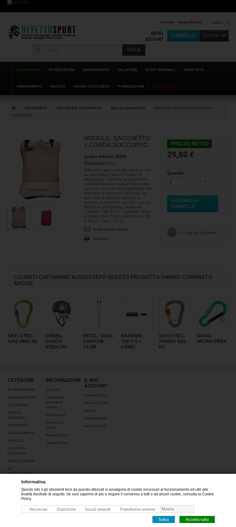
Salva (164, 519)
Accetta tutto (197, 519)
